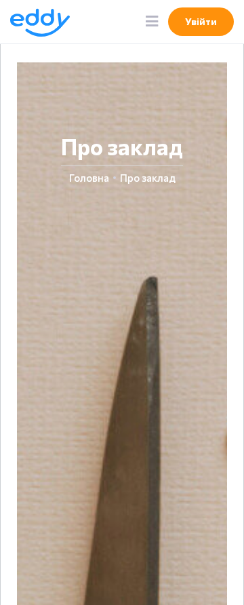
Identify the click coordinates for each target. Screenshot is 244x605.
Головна (89, 178)
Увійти (201, 21)
